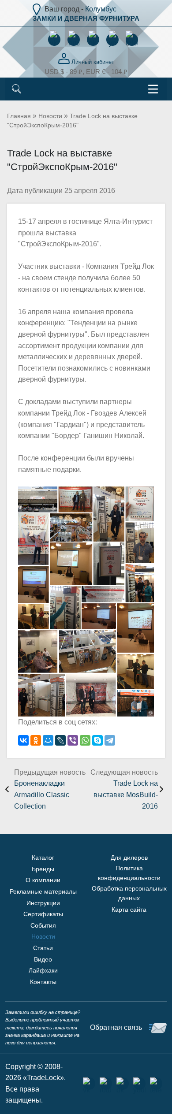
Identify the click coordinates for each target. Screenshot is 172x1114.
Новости (50, 115)
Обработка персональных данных (129, 893)
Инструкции (43, 902)
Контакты (43, 981)
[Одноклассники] (35, 740)
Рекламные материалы (43, 891)
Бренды (43, 869)
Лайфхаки (43, 970)
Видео (43, 959)
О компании (43, 880)
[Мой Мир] (48, 740)
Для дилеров (129, 857)
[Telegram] (110, 740)
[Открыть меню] (153, 89)
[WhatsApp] (85, 740)
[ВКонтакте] (23, 740)
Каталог (43, 857)
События (43, 925)
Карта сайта (129, 909)
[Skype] (97, 740)
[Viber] (72, 740)
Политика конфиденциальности (129, 873)
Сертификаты (43, 913)
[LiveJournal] (60, 740)
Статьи (43, 947)
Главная (19, 115)
